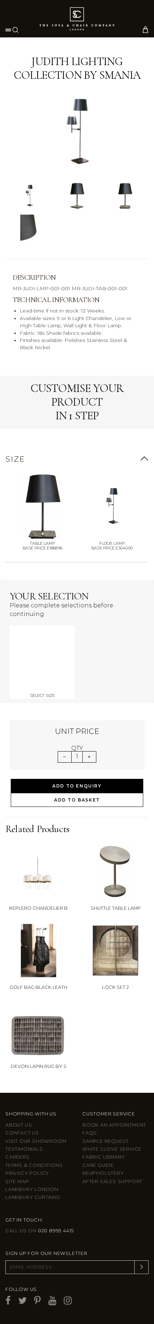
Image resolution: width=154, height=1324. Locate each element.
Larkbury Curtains (33, 1197)
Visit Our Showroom (35, 1141)
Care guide (98, 1165)
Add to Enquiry (76, 786)
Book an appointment (114, 1125)
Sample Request (105, 1141)
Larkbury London (31, 1189)
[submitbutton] (141, 1267)
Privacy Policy (27, 1173)
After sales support (112, 1181)
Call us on (39, 1230)
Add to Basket (77, 800)
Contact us (22, 1133)
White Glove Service (111, 1149)
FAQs (89, 1133)
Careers (17, 1157)
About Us (18, 1125)
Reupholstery (103, 1173)
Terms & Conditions (34, 1165)
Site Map (17, 1181)
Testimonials (24, 1149)
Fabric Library (103, 1157)
